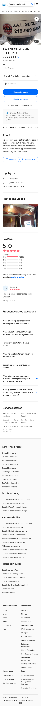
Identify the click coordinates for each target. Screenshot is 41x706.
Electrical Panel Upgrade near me (14, 535)
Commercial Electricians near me (14, 553)
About (5, 127)
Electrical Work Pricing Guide (12, 574)
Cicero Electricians (9, 453)
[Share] (36, 19)
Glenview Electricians (10, 475)
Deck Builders (26, 667)
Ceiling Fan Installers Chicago (13, 503)
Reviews (21, 127)
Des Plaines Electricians (10, 483)
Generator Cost (8, 589)
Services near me (9, 683)
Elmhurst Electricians (9, 479)
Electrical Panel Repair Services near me (16, 538)
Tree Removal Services (29, 654)
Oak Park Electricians (9, 457)
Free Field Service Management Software (28, 681)
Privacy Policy (8, 700)
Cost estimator (8, 679)
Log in (5, 614)
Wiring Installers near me (11, 546)
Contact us (7, 625)
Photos (13, 127)
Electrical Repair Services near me (14, 550)
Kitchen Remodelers (28, 650)
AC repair (24, 633)
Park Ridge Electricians (10, 472)
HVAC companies (27, 629)
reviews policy (17, 277)
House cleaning (27, 625)
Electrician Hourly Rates (10, 570)
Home (4, 11)
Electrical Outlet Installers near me (14, 531)
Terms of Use (24, 698)
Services (31, 700)
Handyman (25, 610)
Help (4, 629)
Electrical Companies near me (13, 557)
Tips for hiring (8, 676)
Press (5, 621)
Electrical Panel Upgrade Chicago (14, 507)
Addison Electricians (9, 487)
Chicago (24, 11)
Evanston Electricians (10, 464)
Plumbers (24, 614)
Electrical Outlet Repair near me (13, 542)
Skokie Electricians (9, 468)
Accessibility (20, 700)
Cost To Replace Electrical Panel (13, 577)
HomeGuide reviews (29, 688)
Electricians (14, 11)
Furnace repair (26, 636)
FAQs (30, 127)
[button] (20, 322)
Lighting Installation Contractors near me (17, 523)
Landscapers (26, 621)
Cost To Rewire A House (10, 581)
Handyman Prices (8, 592)
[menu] (4, 4)
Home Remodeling (28, 640)
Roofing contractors (28, 664)
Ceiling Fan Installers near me (12, 527)
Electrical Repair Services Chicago (14, 511)
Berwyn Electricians (9, 460)
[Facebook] (20, 702)
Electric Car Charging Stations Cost (15, 585)
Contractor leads (27, 676)
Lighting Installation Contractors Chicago (17, 499)
